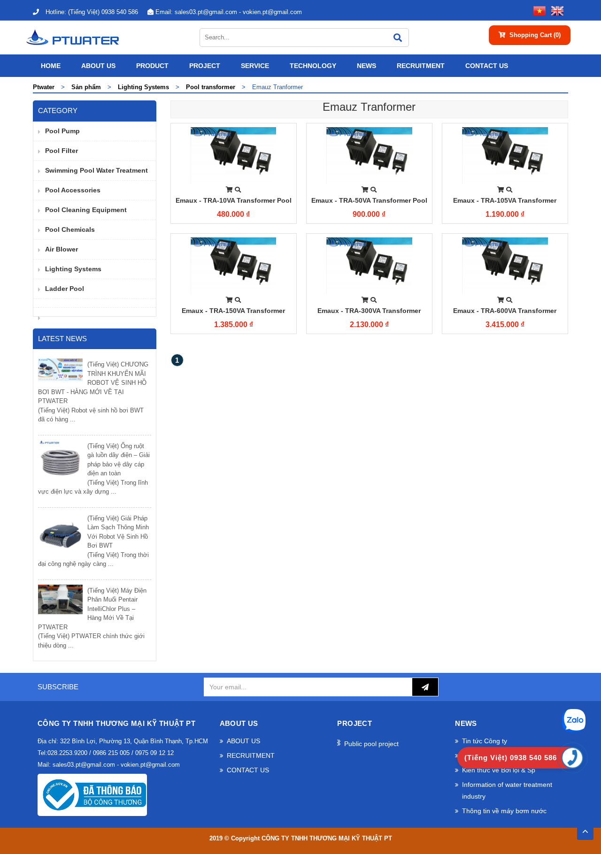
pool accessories (72, 190)
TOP (585, 828)
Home (51, 65)
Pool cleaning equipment (86, 210)
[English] (555, 10)
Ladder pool (64, 288)
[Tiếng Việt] (538, 10)
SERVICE (255, 65)
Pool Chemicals (70, 229)
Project (204, 65)
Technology (313, 65)
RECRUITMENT (421, 65)
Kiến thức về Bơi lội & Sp (498, 770)
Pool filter (61, 150)
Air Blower (61, 249)
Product (152, 65)
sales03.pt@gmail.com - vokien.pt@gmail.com (228, 11)
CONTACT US (486, 65)
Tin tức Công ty (484, 741)
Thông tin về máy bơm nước (504, 811)
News (366, 65)
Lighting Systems (73, 269)
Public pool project (371, 743)
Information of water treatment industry (507, 790)
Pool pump (62, 131)
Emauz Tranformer (369, 106)
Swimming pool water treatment (96, 170)
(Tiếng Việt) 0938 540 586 (92, 11)
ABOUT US (98, 65)
